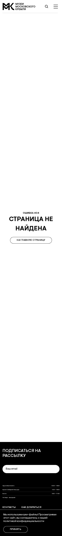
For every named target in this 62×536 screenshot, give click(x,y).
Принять (15, 529)
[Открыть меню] (56, 6)
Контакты (9, 507)
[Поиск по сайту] (46, 6)
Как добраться (31, 507)
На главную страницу (31, 240)
